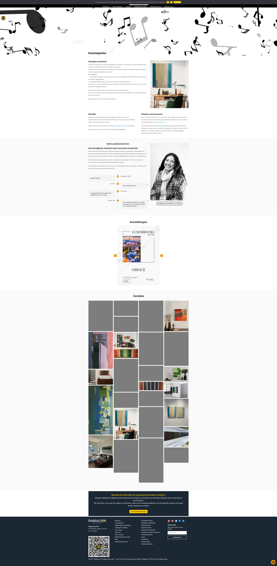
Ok (168, 2)
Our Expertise (119, 523)
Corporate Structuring (148, 530)
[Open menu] (3, 18)
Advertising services (121, 541)
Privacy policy (131, 559)
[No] (275, 2)
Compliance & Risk (147, 520)
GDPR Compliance (142, 559)
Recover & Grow (146, 527)
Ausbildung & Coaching (140, 6)
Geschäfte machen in (155, 6)
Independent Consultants (123, 525)
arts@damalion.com (121, 126)
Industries (128, 6)
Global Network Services (122, 537)
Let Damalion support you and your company (97, 529)
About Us (118, 532)
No (171, 2)
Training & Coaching (121, 527)
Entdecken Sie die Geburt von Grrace (169, 203)
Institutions (144, 539)
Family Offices (145, 541)
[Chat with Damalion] (273, 562)
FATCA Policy (153, 559)
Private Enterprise (146, 534)
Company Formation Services (150, 532)
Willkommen (106, 6)
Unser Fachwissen (117, 6)
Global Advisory (146, 525)
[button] (115, 255)
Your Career (118, 530)
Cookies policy (162, 559)
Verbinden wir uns (169, 6)
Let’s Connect (119, 534)
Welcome (118, 520)
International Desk (147, 544)
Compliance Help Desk (148, 523)
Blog (116, 539)
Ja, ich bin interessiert (138, 511)
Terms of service (120, 559)
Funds (143, 537)
